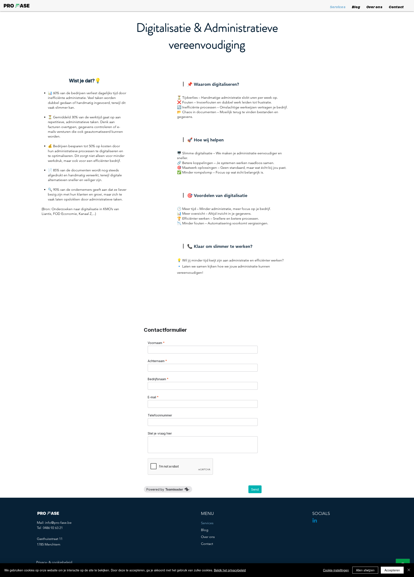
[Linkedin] (314, 521)
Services (207, 523)
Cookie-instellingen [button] (336, 570)
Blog (204, 530)
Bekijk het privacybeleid (230, 570)
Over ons (208, 537)
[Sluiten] (408, 570)
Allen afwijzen (365, 570)
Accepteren (392, 570)
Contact (207, 544)
